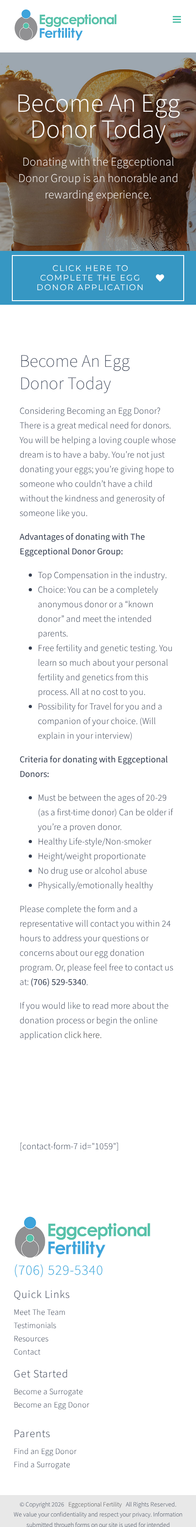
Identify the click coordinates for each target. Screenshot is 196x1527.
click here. (83, 1035)
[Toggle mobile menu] (177, 19)
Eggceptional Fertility (95, 1504)
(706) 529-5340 (58, 1270)
